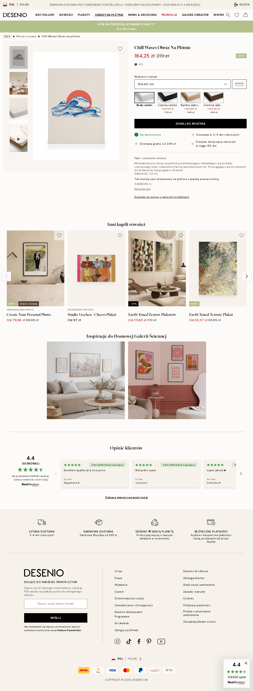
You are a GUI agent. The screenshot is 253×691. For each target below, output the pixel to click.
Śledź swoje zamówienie (199, 585)
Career (119, 591)
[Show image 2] (18, 83)
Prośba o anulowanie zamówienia (197, 613)
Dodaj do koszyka (191, 123)
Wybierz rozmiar (145, 76)
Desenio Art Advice (196, 571)
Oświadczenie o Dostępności (134, 605)
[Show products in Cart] (245, 15)
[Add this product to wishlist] (120, 48)
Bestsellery (45, 15)
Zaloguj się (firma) (126, 630)
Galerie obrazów (195, 15)
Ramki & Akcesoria (142, 15)
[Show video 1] (18, 139)
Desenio (138, 680)
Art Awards (122, 623)
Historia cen (142, 189)
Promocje (169, 15)
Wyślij (55, 618)
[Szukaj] (228, 15)
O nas (119, 571)
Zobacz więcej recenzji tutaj (126, 497)
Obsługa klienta (193, 578)
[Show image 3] (18, 110)
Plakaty (84, 15)
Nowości (66, 15)
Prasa (118, 578)
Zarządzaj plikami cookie (199, 621)
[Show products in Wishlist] (236, 15)
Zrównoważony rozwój (129, 598)
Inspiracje (221, 15)
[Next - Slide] (250, 103)
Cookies (188, 598)
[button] (239, 84)
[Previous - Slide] (131, 103)
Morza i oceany (26, 36)
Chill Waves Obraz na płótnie (61, 36)
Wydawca (121, 585)
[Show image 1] (18, 57)
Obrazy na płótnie (109, 15)
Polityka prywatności (197, 605)
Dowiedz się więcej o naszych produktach (161, 197)
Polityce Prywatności (69, 630)
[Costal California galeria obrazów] (86, 380)
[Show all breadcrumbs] (7, 36)
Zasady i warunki (194, 591)
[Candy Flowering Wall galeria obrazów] (167, 380)
